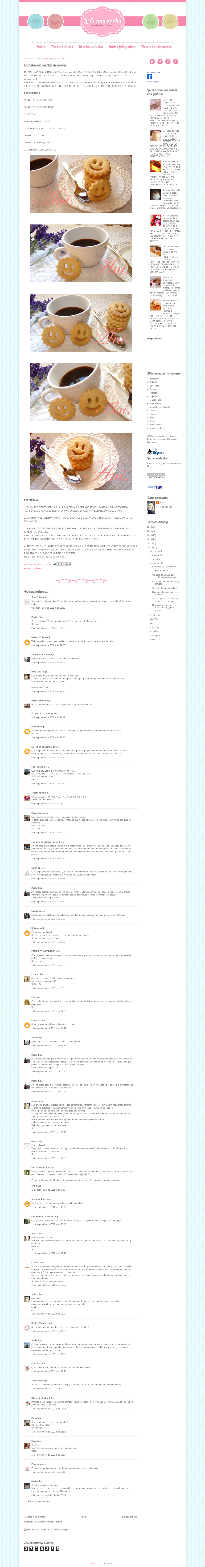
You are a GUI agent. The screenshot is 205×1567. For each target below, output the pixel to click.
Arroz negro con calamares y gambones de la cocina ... (165, 599)
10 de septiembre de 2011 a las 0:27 (48, 919)
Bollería (153, 382)
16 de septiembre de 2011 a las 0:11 (48, 1472)
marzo (153, 635)
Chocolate (154, 386)
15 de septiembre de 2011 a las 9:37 (48, 1455)
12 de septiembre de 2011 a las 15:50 (48, 1331)
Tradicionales (156, 424)
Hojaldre (153, 396)
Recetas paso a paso (156, 46)
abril (152, 631)
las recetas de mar (40, 1167)
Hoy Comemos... (39, 1398)
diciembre (154, 551)
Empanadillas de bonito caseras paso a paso (170, 303)
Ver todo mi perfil (164, 507)
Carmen (35, 1262)
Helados (153, 393)
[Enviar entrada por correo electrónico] (54, 564)
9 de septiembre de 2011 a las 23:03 (48, 832)
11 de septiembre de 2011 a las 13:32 (48, 1207)
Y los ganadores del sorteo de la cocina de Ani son (171, 218)
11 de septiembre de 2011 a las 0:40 (48, 1190)
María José (37, 813)
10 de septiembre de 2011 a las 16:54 (48, 1045)
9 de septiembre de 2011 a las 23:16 (48, 858)
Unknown (36, 726)
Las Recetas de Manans (43, 1216)
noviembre (155, 555)
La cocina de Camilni (41, 747)
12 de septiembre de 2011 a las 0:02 (48, 1314)
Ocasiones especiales (160, 407)
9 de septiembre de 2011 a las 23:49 (48, 901)
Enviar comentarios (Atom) (50, 1522)
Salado (153, 417)
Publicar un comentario (38, 1501)
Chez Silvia (37, 597)
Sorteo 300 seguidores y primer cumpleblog (171, 102)
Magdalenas (155, 400)
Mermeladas (155, 403)
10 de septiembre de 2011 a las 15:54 (48, 1011)
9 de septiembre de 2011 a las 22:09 (48, 662)
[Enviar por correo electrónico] (57, 564)
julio (152, 619)
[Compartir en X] (63, 564)
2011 (149, 547)
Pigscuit (35, 1464)
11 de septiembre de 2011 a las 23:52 (48, 1285)
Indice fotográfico (122, 46)
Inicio (41, 46)
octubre (153, 559)
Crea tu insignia (153, 82)
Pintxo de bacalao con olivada (171, 247)
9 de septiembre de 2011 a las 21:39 (48, 608)
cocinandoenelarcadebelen (44, 842)
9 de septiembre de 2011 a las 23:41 (48, 878)
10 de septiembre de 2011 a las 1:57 (48, 942)
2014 (149, 535)
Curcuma (35, 1363)
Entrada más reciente (35, 1517)
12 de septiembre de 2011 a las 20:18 (48, 1371)
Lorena (34, 974)
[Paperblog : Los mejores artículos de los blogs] (155, 489)
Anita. (34, 1101)
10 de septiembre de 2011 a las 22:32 (48, 1071)
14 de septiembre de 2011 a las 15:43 (48, 1432)
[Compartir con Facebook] (66, 564)
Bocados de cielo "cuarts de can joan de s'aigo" (171, 133)
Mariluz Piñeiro (39, 637)
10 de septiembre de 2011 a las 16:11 (48, 1028)
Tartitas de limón (170, 161)
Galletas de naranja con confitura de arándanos (164, 576)
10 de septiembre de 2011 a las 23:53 (48, 1158)
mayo (153, 627)
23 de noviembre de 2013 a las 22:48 (48, 1495)
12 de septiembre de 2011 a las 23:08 (48, 1409)
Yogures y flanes (157, 428)
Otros (152, 410)
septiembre (155, 563)
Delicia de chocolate (167, 278)
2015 (149, 531)
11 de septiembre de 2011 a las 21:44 (48, 1253)
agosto (153, 615)
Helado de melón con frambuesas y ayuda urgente (163, 607)
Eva (33, 997)
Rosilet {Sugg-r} (39, 1323)
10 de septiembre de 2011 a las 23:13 (48, 1132)
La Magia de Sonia (40, 654)
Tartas (153, 421)
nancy (34, 868)
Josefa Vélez (37, 793)
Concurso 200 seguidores (164, 567)
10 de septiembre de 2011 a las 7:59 (48, 965)
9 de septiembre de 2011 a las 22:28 (48, 737)
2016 (149, 527)
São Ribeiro (37, 767)
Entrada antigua (129, 1517)
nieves (34, 1037)
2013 (149, 539)
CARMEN (35, 1020)
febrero (153, 639)
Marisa (34, 1481)
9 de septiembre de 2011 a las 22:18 (48, 691)
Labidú (34, 911)
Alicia (34, 1340)
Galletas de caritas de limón (165, 588)
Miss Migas (37, 672)
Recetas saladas (90, 46)
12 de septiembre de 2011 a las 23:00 (48, 1388)
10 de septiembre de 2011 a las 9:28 (48, 988)
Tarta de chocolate (171, 190)
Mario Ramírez (38, 701)
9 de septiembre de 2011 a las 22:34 (48, 757)
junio (152, 623)
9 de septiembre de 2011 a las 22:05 (48, 645)
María (34, 888)
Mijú (33, 1418)
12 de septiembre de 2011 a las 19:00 (48, 1354)
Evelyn (34, 617)
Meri (33, 1441)
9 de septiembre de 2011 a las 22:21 (48, 717)
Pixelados (110, 1564)
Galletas (37, 568)
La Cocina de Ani (102, 20)
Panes (153, 414)
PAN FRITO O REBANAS (43, 951)
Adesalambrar (38, 1199)
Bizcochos (155, 379)
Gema (34, 1141)
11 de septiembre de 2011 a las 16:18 (48, 1224)
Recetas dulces (62, 46)
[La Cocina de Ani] (149, 78)
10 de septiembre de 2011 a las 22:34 (48, 1091)
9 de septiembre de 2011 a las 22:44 (48, 783)
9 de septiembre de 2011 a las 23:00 (48, 803)
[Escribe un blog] (60, 564)
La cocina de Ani (157, 458)
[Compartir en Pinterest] (69, 564)
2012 (149, 543)
